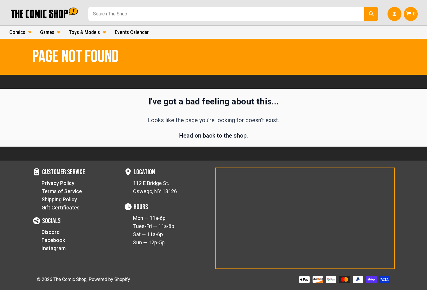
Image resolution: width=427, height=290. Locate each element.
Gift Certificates (61, 207)
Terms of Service (62, 191)
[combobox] (225, 14)
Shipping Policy (59, 199)
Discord (51, 232)
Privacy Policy (58, 183)
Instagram (54, 248)
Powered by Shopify (109, 279)
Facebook (53, 240)
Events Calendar (132, 32)
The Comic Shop (70, 279)
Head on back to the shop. (213, 135)
